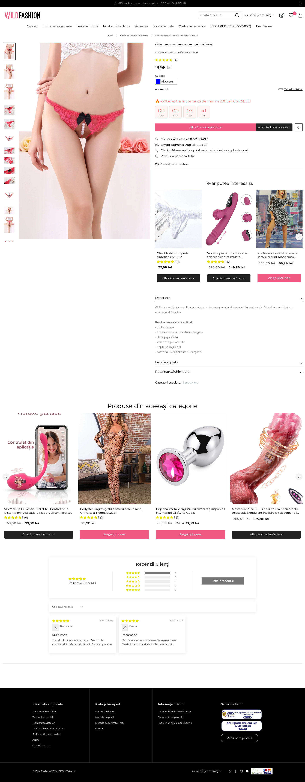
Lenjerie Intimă (87, 26)
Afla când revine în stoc (205, 127)
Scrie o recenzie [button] (223, 581)
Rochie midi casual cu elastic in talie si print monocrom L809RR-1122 (278, 255)
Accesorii (141, 26)
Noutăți (32, 26)
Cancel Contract (41, 745)
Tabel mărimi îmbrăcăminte (174, 711)
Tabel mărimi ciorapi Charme (175, 722)
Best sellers (190, 382)
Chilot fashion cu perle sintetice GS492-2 (173, 255)
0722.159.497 (199, 139)
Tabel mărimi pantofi (170, 717)
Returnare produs (239, 738)
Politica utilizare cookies (46, 734)
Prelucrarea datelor (43, 722)
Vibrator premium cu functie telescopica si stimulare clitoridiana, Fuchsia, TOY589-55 (227, 255)
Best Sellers (264, 26)
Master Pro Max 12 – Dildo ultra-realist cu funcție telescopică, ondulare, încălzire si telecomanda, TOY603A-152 (265, 511)
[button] (164, 60)
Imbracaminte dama (57, 26)
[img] (60, 621)
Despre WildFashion (44, 711)
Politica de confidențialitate (48, 728)
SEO (61, 771)
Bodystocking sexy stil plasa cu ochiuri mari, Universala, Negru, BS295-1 (111, 510)
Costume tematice (192, 26)
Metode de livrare (105, 711)
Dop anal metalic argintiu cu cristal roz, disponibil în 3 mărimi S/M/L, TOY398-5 (190, 510)
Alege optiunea (279, 278)
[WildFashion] (22, 15)
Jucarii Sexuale (163, 26)
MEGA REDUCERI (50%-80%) (231, 26)
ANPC (35, 739)
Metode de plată (104, 717)
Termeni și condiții (43, 717)
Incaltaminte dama (116, 26)
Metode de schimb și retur (110, 722)
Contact (99, 728)
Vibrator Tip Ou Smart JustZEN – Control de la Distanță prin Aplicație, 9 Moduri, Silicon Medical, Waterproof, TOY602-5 (38, 511)
